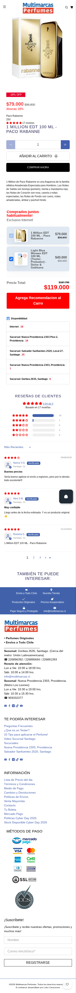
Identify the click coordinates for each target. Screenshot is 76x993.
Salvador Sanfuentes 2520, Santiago (27, 751)
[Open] (66, 496)
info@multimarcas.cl (17, 676)
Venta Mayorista (14, 801)
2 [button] (33, 557)
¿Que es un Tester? (17, 730)
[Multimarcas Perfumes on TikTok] (17, 706)
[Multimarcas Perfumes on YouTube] (21, 706)
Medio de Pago (14, 788)
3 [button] (40, 557)
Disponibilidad (19, 318)
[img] (12, 457)
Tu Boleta (10, 809)
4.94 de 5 (48, 403)
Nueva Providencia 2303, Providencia (28, 747)
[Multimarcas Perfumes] (38, 7)
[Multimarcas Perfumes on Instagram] (13, 706)
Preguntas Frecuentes (18, 726)
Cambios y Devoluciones (20, 792)
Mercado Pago (13, 813)
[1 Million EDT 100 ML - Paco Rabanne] (38, 48)
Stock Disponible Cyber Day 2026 (25, 822)
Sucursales (11, 743)
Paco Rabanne (14, 115)
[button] (14, 123)
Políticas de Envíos (16, 796)
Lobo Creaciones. (52, 987)
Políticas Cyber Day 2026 (20, 818)
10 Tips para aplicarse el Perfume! (26, 734)
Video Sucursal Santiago (19, 738)
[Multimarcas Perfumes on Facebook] (9, 706)
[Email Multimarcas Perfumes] (5, 706)
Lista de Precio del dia (18, 779)
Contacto (10, 805)
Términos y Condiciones (19, 784)
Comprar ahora (38, 167)
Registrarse (38, 962)
